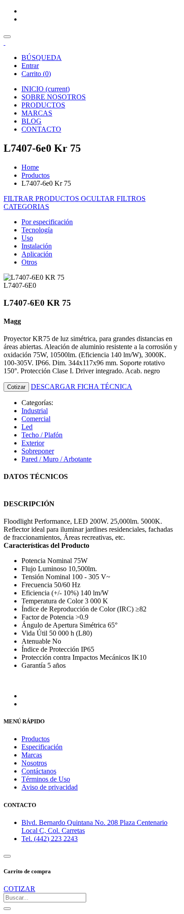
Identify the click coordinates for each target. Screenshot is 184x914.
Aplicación (36, 254)
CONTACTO (41, 129)
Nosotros (34, 763)
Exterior (32, 443)
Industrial (34, 410)
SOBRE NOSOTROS (53, 97)
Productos (35, 175)
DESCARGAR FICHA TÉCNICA (81, 386)
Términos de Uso (45, 779)
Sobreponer (37, 451)
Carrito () (36, 73)
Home (30, 167)
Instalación (36, 246)
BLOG (31, 121)
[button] (26, 206)
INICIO (45, 89)
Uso (27, 238)
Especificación (42, 747)
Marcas (31, 755)
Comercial (35, 419)
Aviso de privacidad (49, 787)
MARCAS (36, 113)
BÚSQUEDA (41, 57)
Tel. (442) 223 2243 (49, 838)
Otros (29, 262)
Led (27, 427)
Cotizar (16, 387)
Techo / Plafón (42, 435)
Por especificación (47, 222)
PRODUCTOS (43, 105)
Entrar (30, 65)
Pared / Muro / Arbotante (56, 459)
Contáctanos (38, 771)
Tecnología (37, 230)
